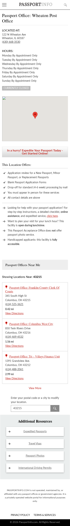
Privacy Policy (20, 515)
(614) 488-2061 (14, 369)
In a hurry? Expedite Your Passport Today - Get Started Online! (35, 152)
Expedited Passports (35, 431)
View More (35, 388)
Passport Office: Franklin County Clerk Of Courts (32, 289)
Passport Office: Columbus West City (31, 324)
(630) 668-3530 (11, 42)
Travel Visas (35, 443)
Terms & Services (45, 515)
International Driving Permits (35, 468)
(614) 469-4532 (14, 337)
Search (54, 408)
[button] (35, 115)
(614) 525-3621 (14, 304)
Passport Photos (35, 456)
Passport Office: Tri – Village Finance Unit (34, 356)
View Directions (14, 313)
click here (52, 216)
